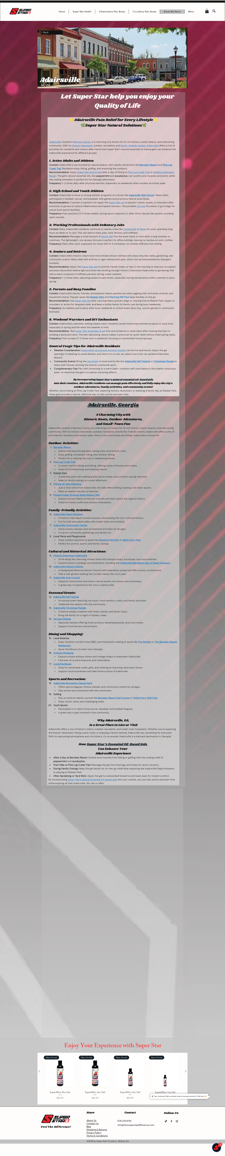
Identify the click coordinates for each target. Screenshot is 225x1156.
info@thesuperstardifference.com (136, 1125)
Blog (88, 1126)
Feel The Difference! (56, 1127)
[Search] (214, 11)
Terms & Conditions (97, 1135)
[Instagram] (177, 1121)
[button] (207, 11)
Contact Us (92, 1123)
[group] (113, 1079)
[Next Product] (186, 1071)
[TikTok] (166, 1121)
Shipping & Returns (96, 1129)
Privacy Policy (93, 1132)
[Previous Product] (39, 1071)
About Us (91, 1120)
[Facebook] (171, 1121)
